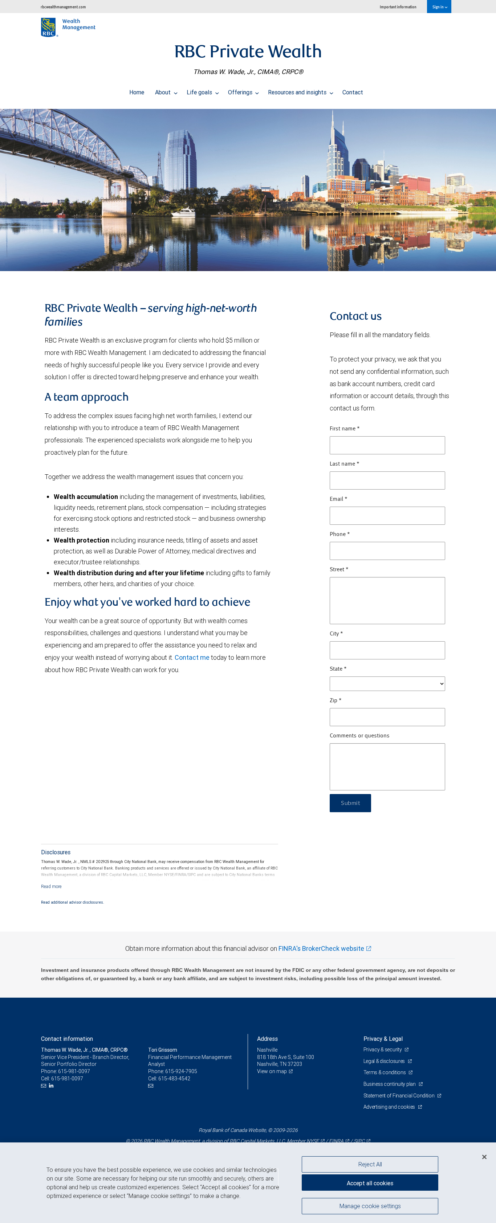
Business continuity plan (390, 1084)
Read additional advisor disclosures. (72, 902)
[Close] (484, 1157)
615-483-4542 (174, 1078)
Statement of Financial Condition (399, 1095)
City (336, 634)
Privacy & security (383, 1049)
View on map (272, 1071)
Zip (336, 701)
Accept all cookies (370, 1183)
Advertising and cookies (389, 1107)
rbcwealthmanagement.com (63, 6)
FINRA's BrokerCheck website (321, 948)
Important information (398, 6)
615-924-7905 (181, 1071)
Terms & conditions (385, 1072)
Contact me (192, 657)
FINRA (336, 1141)
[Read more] (51, 886)
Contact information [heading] (67, 1038)
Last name (344, 464)
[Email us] (44, 1085)
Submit (350, 803)
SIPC (359, 1141)
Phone (340, 534)
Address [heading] (267, 1038)
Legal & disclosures (384, 1061)
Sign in (438, 6)
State (338, 669)
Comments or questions (360, 736)
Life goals (200, 92)
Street (339, 570)
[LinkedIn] (52, 1085)
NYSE (312, 1141)
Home (136, 92)
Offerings (241, 92)
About (163, 92)
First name (345, 429)
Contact (352, 92)
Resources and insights (298, 92)
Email (338, 499)
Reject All (370, 1164)
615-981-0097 (74, 1071)
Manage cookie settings (370, 1206)
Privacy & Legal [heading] (383, 1038)
